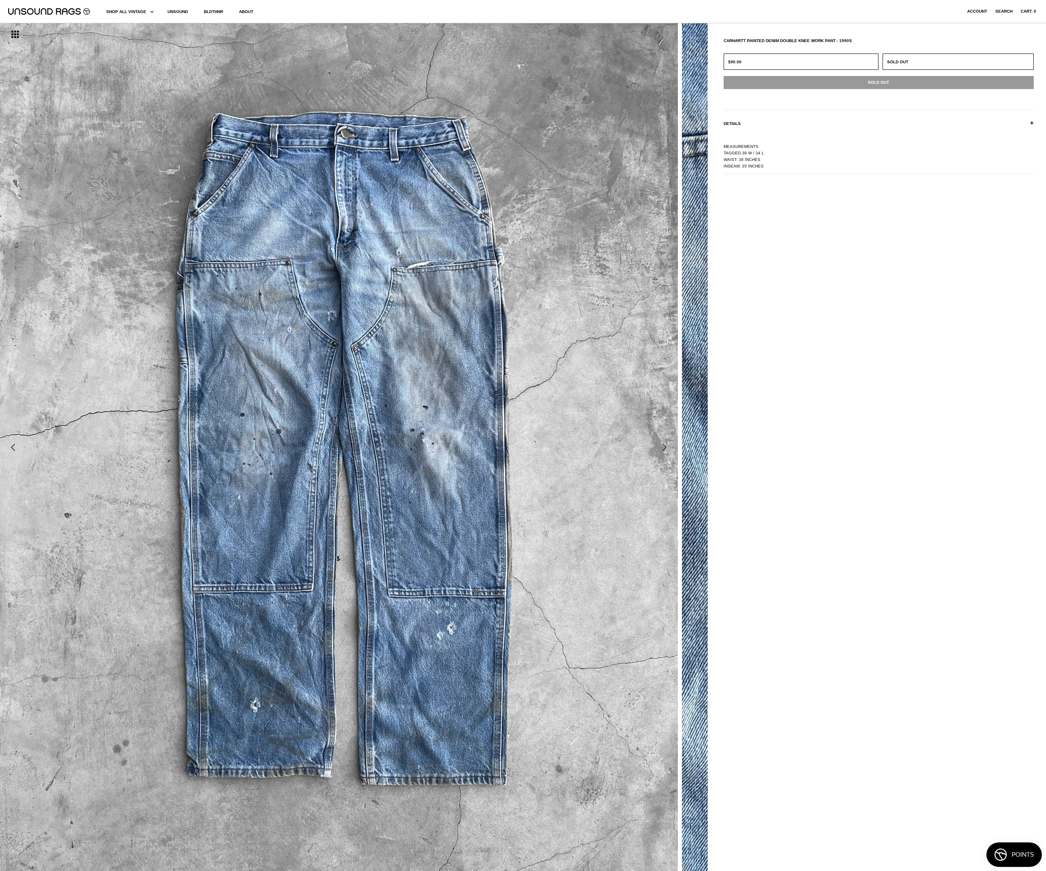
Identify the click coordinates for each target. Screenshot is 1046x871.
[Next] (664, 447)
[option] (178, 447)
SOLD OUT (897, 62)
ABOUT (246, 11)
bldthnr (213, 11)
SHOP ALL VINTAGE (126, 11)
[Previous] (13, 447)
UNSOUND (178, 11)
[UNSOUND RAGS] (49, 11)
